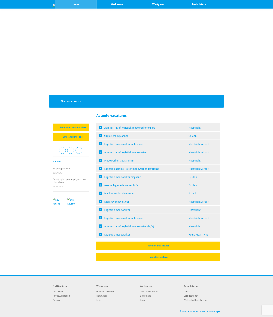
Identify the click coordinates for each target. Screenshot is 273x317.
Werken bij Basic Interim (195, 300)
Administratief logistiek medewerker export (129, 127)
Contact (188, 291)
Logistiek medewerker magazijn (122, 177)
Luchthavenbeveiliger (116, 201)
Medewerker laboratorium (119, 160)
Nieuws (56, 300)
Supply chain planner (116, 135)
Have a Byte (214, 311)
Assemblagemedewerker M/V (121, 185)
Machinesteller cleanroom (119, 193)
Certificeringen (191, 296)
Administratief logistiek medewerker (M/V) (129, 226)
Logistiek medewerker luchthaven (123, 144)
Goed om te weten (105, 291)
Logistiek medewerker (117, 209)
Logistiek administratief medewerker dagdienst (131, 168)
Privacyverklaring (61, 296)
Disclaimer (58, 291)
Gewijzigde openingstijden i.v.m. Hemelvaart (70, 181)
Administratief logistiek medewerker (125, 152)
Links (98, 300)
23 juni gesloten (61, 168)
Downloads (101, 296)
